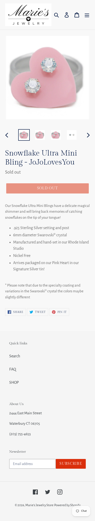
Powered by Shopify (67, 505)
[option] (24, 135)
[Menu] (87, 14)
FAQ (12, 369)
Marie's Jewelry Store (39, 505)
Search (14, 356)
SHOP (14, 383)
